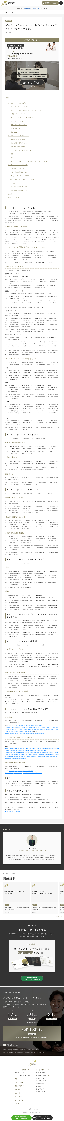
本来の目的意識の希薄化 (18, 147)
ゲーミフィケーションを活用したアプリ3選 (21, 179)
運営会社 (32, 1108)
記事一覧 (8, 12)
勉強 (12, 157)
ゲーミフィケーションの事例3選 (18, 165)
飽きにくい (14, 132)
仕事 (12, 154)
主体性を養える (15, 128)
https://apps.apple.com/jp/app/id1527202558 (21, 771)
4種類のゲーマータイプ (18, 114)
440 (13, 12)
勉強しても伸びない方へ (15, 197)
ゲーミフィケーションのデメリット (18, 136)
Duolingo (13, 183)
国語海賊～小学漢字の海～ (19, 190)
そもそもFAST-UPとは (32, 86)
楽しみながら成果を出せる (19, 125)
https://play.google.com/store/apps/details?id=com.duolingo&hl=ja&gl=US (24, 733)
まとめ (10, 194)
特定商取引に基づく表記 (32, 1109)
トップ (3, 12)
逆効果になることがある (18, 139)
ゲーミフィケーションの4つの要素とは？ (23, 118)
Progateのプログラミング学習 (20, 176)
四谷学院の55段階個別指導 (19, 172)
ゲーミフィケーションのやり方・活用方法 (20, 150)
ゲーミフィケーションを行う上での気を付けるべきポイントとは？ (28, 161)
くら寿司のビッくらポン (18, 168)
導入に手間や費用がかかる (19, 143)
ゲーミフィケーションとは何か (17, 103)
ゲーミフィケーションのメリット (18, 121)
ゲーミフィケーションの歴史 (19, 107)
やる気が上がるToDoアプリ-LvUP (21, 187)
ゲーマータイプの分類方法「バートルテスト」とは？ (27, 110)
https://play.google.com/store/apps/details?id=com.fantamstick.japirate (23, 773)
